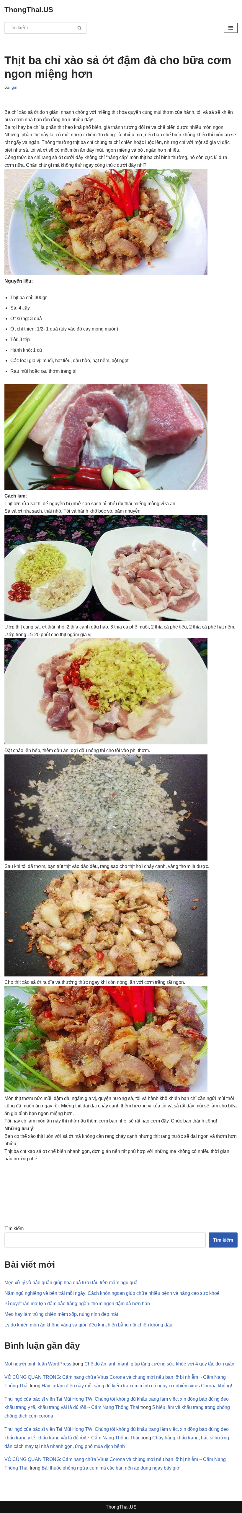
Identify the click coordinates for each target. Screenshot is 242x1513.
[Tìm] (79, 28)
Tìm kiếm (14, 1228)
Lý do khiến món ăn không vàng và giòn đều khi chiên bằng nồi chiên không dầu (88, 1324)
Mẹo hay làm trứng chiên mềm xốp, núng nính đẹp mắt (61, 1314)
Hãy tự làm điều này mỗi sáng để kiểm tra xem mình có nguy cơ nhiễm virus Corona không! (137, 1385)
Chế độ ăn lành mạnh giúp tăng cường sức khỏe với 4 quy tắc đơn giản (159, 1363)
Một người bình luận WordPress (37, 1363)
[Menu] (231, 28)
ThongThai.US (121, 1506)
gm (14, 87)
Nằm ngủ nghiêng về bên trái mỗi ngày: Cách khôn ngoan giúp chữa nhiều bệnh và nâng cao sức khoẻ (112, 1293)
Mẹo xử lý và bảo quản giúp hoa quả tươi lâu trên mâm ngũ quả (71, 1282)
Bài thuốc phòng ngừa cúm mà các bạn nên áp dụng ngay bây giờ (111, 1467)
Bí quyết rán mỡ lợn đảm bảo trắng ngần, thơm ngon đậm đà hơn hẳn (77, 1303)
